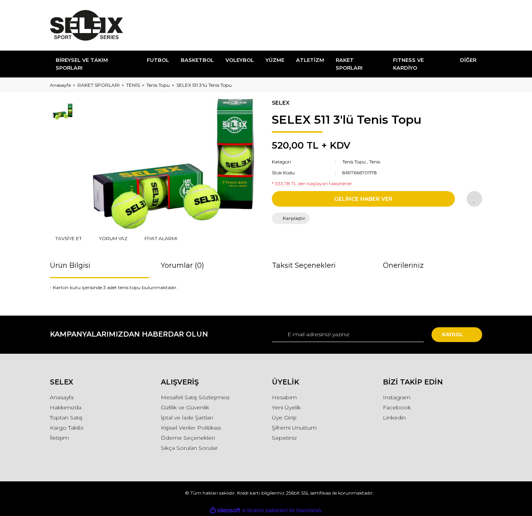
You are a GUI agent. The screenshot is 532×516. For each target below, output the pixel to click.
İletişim (59, 437)
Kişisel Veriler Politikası (191, 427)
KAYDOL (452, 334)
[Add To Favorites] (474, 199)
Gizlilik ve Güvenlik (185, 407)
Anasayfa (62, 397)
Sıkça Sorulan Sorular (189, 447)
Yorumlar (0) (182, 265)
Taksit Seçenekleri (304, 265)
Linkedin (394, 417)
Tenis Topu (354, 162)
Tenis (374, 162)
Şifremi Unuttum (294, 427)
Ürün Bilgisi (70, 265)
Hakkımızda (65, 407)
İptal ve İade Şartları (187, 417)
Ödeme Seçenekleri (188, 437)
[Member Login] (432, 25)
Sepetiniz (284, 437)
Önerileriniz (403, 265)
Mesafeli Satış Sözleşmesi (195, 397)
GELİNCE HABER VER (363, 198)
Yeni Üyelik (286, 407)
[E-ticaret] (265, 510)
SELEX (280, 102)
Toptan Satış (66, 417)
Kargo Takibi (66, 427)
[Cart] (473, 25)
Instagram (396, 397)
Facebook (397, 407)
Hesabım (284, 397)
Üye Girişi (284, 417)
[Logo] (86, 25)
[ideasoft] (225, 510)
